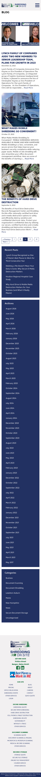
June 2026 (10, 313)
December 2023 (12, 423)
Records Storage (20, 752)
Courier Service (20, 763)
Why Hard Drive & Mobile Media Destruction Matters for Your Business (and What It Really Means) (19, 288)
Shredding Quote (20, 707)
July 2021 (9, 537)
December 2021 (12, 517)
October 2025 (11, 353)
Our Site (20, 682)
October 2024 (11, 388)
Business (9, 578)
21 (36, 239)
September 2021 (12, 532)
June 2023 (10, 453)
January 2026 (11, 338)
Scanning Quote (20, 735)
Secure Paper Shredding (20, 710)
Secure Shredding (20, 704)
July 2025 (10, 363)
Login (11, 699)
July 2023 (10, 448)
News (8, 608)
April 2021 (10, 552)
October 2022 (11, 482)
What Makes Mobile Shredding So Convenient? (19, 130)
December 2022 (12, 478)
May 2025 (10, 368)
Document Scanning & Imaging (20, 738)
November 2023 (12, 428)
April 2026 (10, 323)
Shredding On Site (20, 718)
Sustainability (20, 721)
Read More (28, 87)
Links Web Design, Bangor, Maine (27, 774)
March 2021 (10, 557)
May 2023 (10, 458)
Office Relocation (11, 690)
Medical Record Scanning (20, 743)
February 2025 (12, 383)
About (30, 688)
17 (30, 239)
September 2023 (12, 438)
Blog (30, 685)
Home (11, 685)
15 (20, 239)
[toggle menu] (37, 5)
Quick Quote (30, 696)
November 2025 (12, 348)
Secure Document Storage (17, 613)
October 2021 (11, 527)
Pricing (11, 688)
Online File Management (20, 760)
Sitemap (38, 774)
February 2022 (12, 507)
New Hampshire (12, 603)
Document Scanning (14, 583)
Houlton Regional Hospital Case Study (19, 278)
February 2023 (12, 468)
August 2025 (11, 358)
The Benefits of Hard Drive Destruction (19, 201)
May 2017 (9, 562)
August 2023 (11, 443)
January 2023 (11, 473)
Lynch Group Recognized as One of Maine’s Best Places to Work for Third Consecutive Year (20, 258)
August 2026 (11, 308)
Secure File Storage (20, 758)
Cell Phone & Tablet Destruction (19, 715)
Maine (8, 598)
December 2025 (12, 343)
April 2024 (10, 413)
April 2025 (10, 373)
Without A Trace (20, 724)
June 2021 (10, 542)
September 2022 (12, 487)
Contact (30, 693)
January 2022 (11, 512)
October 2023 (11, 433)
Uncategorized (12, 618)
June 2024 (10, 408)
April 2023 (10, 463)
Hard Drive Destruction (20, 713)
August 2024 (11, 398)
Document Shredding (14, 588)
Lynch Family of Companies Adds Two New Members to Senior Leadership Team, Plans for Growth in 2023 (19, 58)
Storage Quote (20, 755)
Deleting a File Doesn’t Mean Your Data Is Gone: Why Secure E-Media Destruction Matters (20, 269)
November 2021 (12, 522)
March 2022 (11, 502)
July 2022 (10, 492)
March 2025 (11, 378)
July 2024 (10, 403)
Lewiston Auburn (13, 593)
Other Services (11, 696)
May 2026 (10, 318)
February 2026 (12, 333)
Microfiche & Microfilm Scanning (20, 741)
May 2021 (9, 547)
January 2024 (11, 418)
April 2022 (10, 497)
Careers (30, 690)
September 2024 (12, 393)
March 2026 (11, 328)
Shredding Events (11, 693)
